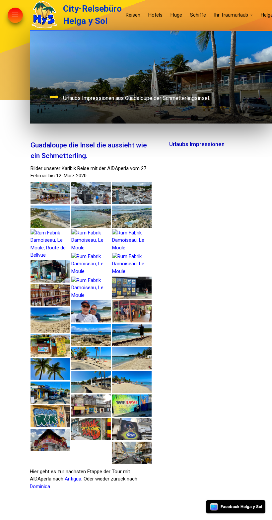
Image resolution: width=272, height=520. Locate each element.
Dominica (40, 486)
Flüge (176, 15)
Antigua (73, 479)
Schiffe (198, 15)
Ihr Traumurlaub (231, 15)
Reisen (133, 15)
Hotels (155, 15)
